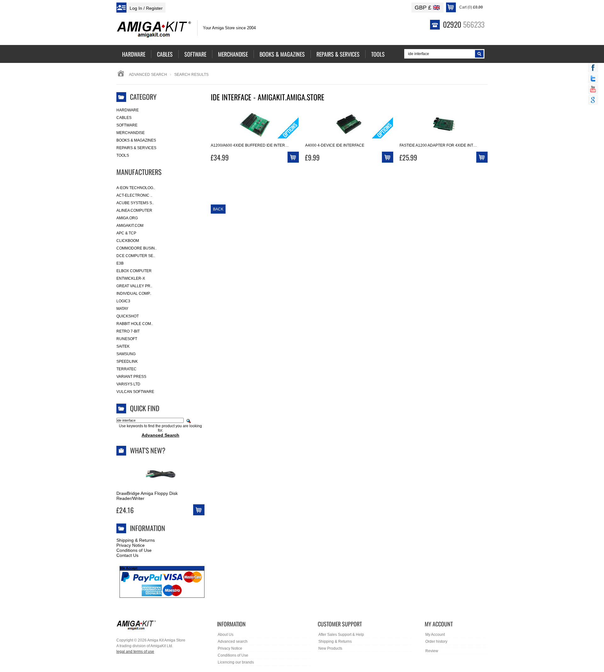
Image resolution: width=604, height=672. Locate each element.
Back (218, 209)
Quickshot (127, 316)
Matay (122, 308)
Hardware (127, 110)
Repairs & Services (136, 148)
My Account (435, 634)
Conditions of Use (134, 550)
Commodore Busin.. (136, 248)
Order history (436, 641)
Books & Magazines (136, 140)
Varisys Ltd (128, 384)
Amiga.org (127, 218)
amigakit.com (129, 225)
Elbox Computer (134, 271)
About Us (225, 634)
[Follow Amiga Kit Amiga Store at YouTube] (593, 89)
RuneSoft (126, 339)
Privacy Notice (130, 545)
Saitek (123, 346)
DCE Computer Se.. (135, 256)
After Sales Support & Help (341, 634)
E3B (120, 263)
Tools (122, 155)
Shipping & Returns (135, 540)
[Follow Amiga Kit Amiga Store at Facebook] (593, 68)
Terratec (126, 369)
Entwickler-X (130, 278)
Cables (123, 117)
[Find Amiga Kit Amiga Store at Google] (593, 100)
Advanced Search (148, 74)
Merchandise (130, 133)
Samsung (126, 354)
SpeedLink (127, 361)
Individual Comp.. (133, 293)
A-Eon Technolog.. (135, 188)
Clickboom (127, 240)
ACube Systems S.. (135, 203)
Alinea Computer (134, 210)
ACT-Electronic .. (134, 195)
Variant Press (131, 376)
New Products (330, 648)
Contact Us (127, 555)
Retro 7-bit (128, 331)
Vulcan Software (135, 391)
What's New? (147, 450)
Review (431, 651)
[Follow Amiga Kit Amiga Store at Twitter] (593, 79)
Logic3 (123, 301)
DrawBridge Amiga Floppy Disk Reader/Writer (147, 496)
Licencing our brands (236, 662)
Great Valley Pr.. (134, 286)
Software (126, 125)
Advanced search (233, 641)
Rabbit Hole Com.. (134, 324)
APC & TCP (126, 233)
